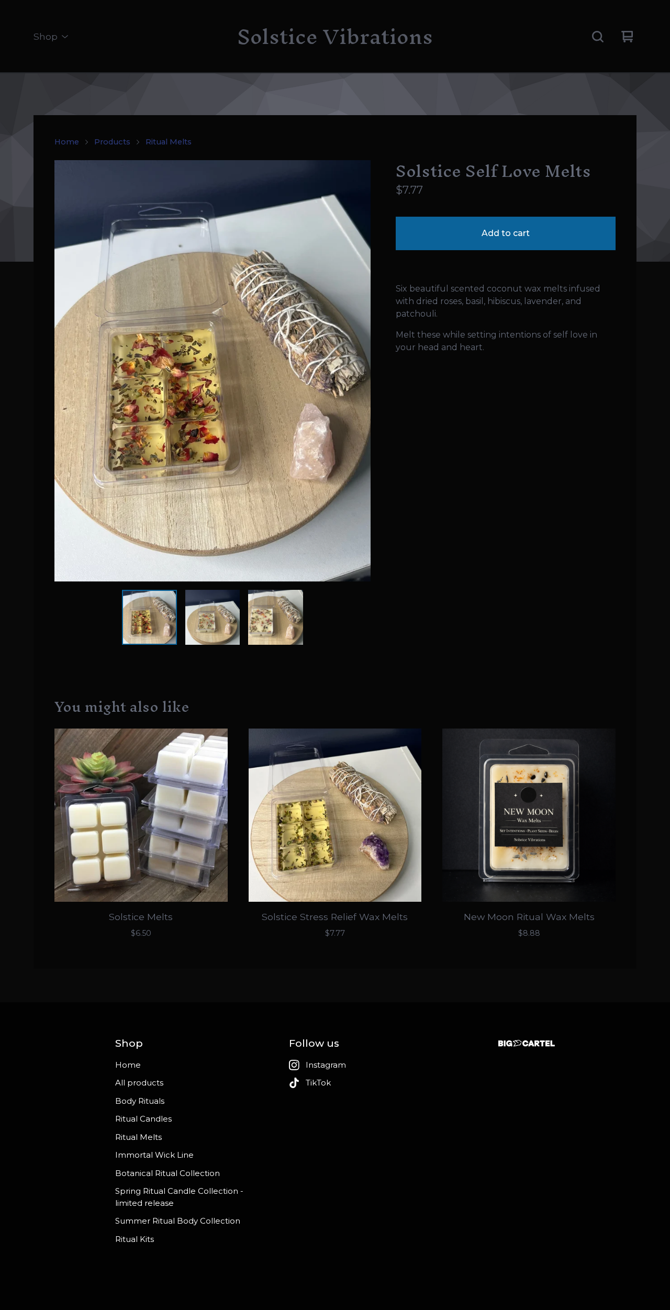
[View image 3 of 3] (275, 617)
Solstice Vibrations (335, 36)
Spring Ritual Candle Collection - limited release (179, 1197)
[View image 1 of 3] (149, 617)
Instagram (326, 1065)
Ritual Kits (134, 1239)
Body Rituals (139, 1101)
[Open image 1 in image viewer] (212, 370)
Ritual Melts (169, 142)
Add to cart (506, 233)
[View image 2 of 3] (212, 617)
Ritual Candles (143, 1119)
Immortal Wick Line (154, 1155)
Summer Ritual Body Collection (177, 1221)
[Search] (597, 36)
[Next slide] (356, 371)
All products (139, 1083)
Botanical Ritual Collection (167, 1173)
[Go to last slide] (69, 371)
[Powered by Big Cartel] (526, 1043)
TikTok (318, 1083)
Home (66, 142)
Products (112, 142)
